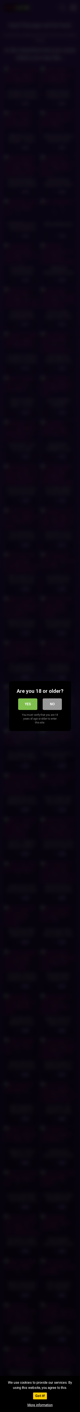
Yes (28, 704)
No (52, 704)
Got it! (40, 1396)
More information (40, 1405)
